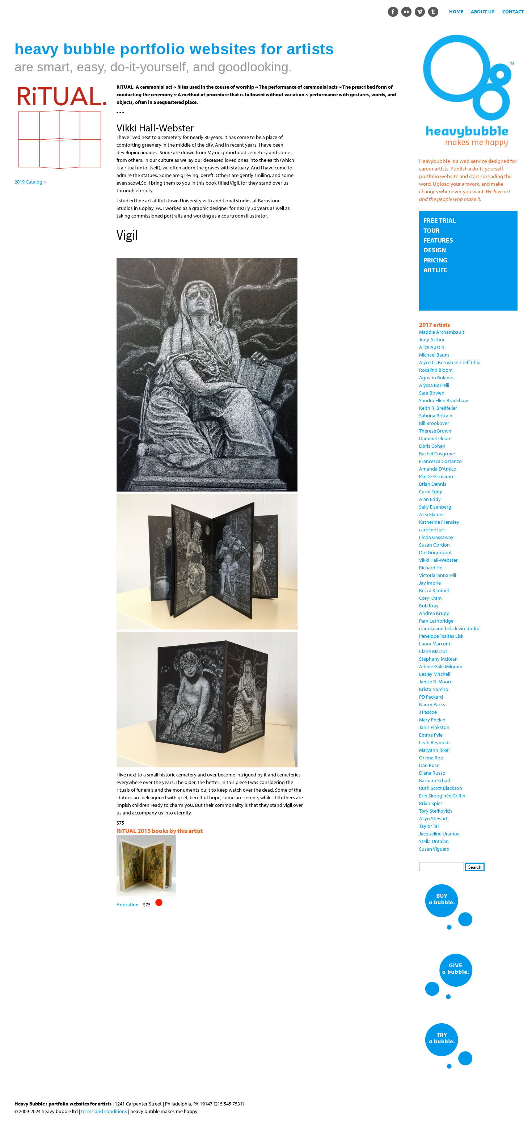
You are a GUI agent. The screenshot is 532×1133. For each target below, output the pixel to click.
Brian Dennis (432, 484)
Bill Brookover (434, 423)
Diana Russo (432, 773)
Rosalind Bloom (436, 370)
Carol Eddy (430, 491)
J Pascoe (428, 712)
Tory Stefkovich (435, 811)
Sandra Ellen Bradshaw (443, 400)
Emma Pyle (431, 735)
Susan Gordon (434, 545)
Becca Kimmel (434, 590)
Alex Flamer (431, 514)
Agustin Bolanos (437, 377)
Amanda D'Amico (437, 469)
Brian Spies (431, 803)
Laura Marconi (434, 643)
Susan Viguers (434, 849)
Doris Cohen (432, 446)
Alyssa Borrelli (434, 385)
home (456, 11)
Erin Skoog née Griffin (442, 795)
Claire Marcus (433, 651)
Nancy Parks (432, 704)
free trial (439, 220)
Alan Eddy (430, 499)
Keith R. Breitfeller (438, 408)
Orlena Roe (431, 757)
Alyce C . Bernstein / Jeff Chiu (450, 362)
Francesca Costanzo (440, 461)
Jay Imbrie (430, 583)
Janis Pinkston (434, 727)
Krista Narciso (433, 689)
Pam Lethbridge (436, 621)
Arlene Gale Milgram (441, 666)
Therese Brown (435, 430)
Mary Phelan (432, 719)
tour (431, 230)
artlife (435, 270)
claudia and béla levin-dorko (449, 628)
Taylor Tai (429, 826)
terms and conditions (104, 1111)
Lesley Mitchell (434, 674)
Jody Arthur (432, 339)
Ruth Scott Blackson (440, 788)
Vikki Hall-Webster (438, 560)
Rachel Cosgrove (437, 453)
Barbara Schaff (434, 780)
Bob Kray (429, 605)
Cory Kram (430, 598)
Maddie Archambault (441, 332)
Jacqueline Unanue (439, 833)
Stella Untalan (434, 841)
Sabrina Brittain (435, 415)
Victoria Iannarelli (437, 575)
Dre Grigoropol (435, 552)
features (438, 240)
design (434, 250)
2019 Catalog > (30, 181)
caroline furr (432, 529)
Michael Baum (434, 354)
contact (513, 11)
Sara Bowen (431, 392)
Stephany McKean (438, 659)
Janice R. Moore (435, 681)
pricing (435, 260)
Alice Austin (431, 347)
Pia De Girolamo (436, 476)
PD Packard (431, 697)
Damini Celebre (435, 438)
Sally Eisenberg (435, 507)
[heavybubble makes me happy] (468, 150)
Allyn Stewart (433, 818)
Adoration (128, 904)
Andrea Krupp (434, 613)
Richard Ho (431, 567)
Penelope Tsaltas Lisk (441, 636)
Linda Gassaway (436, 537)
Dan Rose (429, 765)
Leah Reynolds (435, 742)
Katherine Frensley (439, 522)
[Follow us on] (392, 11)
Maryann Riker (434, 750)
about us (483, 11)
